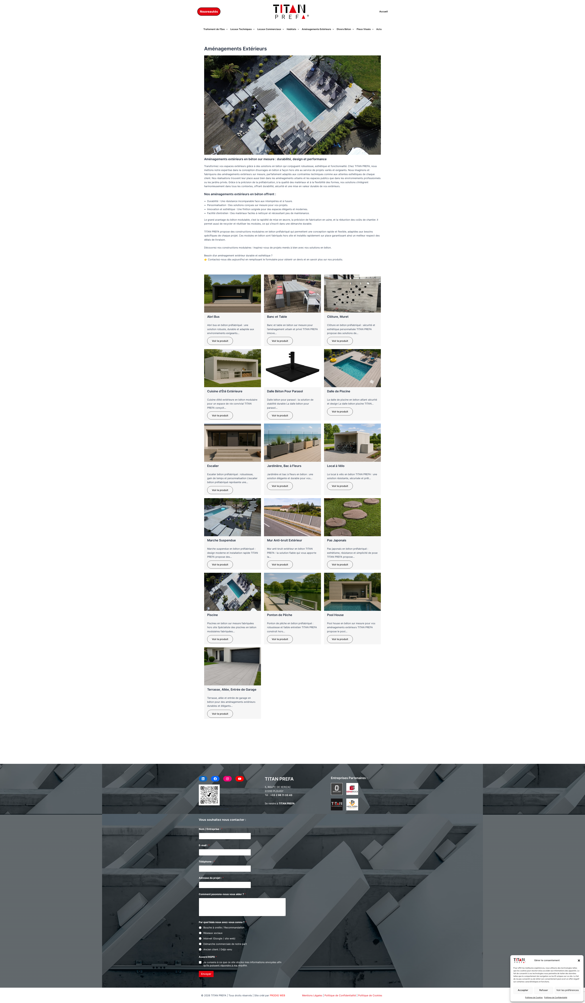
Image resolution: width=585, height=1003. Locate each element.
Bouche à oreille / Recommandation (223, 927)
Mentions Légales (312, 995)
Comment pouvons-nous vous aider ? (222, 894)
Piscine (212, 615)
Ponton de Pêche (279, 615)
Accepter (523, 990)
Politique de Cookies (534, 997)
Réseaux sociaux (213, 932)
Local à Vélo (335, 466)
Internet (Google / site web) (219, 938)
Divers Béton (344, 29)
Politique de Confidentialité (555, 997)
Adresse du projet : (211, 877)
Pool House (335, 615)
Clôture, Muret (338, 316)
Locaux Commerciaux (269, 29)
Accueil (383, 11)
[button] (578, 960)
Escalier (213, 466)
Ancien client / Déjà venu (217, 949)
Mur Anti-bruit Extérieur (284, 540)
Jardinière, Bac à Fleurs (284, 466)
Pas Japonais (336, 540)
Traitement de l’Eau (214, 29)
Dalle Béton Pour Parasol (285, 391)
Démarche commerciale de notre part (225, 943)
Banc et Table (277, 316)
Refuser (543, 990)
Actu (379, 29)
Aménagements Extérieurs (316, 29)
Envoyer (206, 973)
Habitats (291, 29)
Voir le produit (220, 340)
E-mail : (204, 845)
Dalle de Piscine (338, 391)
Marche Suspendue (221, 540)
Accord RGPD (208, 956)
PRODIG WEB (277, 995)
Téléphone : (207, 861)
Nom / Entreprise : (210, 829)
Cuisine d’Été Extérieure (224, 391)
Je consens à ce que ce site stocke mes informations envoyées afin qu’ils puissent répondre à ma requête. (242, 964)
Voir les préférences (567, 990)
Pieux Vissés (364, 29)
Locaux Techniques (241, 29)
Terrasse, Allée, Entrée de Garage (231, 689)
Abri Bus (213, 316)
